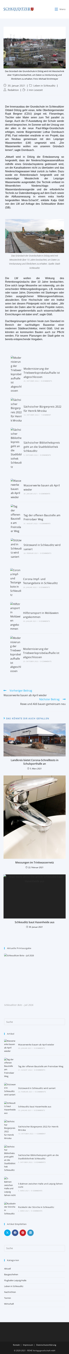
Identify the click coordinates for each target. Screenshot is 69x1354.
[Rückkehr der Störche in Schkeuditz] (10, 1208)
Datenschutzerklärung (46, 1345)
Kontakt (16, 1345)
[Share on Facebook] (15, 1233)
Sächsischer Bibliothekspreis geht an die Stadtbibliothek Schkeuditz (42, 447)
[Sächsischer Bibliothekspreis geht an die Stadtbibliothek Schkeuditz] (16, 448)
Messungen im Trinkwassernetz (34, 862)
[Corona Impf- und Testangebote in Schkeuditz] (15, 582)
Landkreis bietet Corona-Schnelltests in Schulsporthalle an (34, 761)
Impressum (28, 1345)
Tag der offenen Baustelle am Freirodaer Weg (40, 1066)
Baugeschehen (11, 1274)
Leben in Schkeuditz (44, 85)
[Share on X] (7, 1233)
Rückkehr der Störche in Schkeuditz (36, 1207)
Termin (7, 1298)
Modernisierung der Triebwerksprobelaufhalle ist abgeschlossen (42, 373)
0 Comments (46, 381)
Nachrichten (10, 1292)
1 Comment (46, 415)
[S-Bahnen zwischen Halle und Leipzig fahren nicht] (10, 1187)
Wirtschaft (9, 1303)
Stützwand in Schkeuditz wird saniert (37, 1088)
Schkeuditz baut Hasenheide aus (34, 922)
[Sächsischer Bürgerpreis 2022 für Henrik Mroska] (16, 410)
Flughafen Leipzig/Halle (15, 1280)
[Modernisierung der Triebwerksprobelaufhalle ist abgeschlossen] (16, 374)
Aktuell (7, 1268)
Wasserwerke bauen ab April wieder (36, 1044)
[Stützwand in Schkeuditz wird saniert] (16, 548)
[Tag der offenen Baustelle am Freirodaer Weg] (16, 518)
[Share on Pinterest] (23, 1233)
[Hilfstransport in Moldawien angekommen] (15, 616)
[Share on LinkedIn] (30, 1233)
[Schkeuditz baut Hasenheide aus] (10, 1108)
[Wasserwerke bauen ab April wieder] (16, 489)
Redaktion (13, 90)
